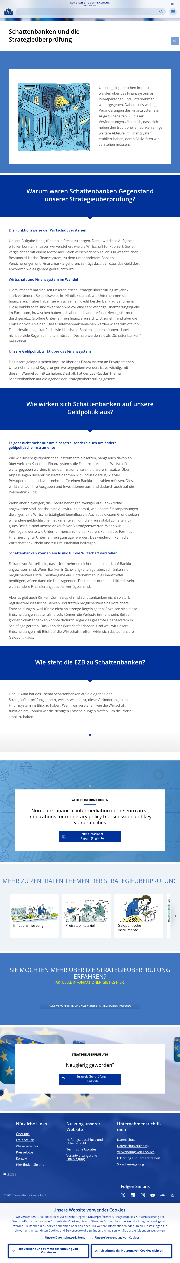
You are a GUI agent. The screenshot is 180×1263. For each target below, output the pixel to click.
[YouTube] (152, 1195)
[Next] (175, 916)
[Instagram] (143, 1195)
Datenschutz (126, 1140)
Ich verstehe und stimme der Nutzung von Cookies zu (48, 1251)
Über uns (23, 1134)
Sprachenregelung (130, 1164)
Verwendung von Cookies (136, 1152)
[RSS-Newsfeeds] (172, 1195)
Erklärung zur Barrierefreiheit (138, 1158)
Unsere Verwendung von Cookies (117, 1237)
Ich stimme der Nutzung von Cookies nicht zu (131, 1250)
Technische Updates (81, 1149)
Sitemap (11, 1174)
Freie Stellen (25, 1140)
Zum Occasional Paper (92, 836)
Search (161, 11)
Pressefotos (24, 1152)
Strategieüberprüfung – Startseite (92, 1079)
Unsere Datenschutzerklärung (65, 1237)
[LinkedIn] (133, 1195)
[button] (172, 4)
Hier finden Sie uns (30, 1164)
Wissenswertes (27, 1146)
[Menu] (173, 11)
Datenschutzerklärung (133, 1146)
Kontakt (21, 1158)
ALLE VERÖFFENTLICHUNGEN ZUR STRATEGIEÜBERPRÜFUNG (90, 1006)
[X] (123, 1195)
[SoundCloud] (162, 1195)
